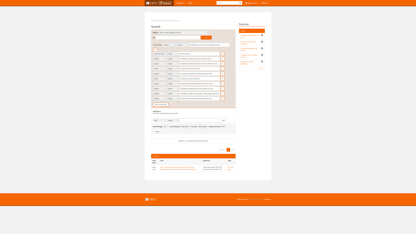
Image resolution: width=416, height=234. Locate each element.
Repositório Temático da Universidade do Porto (165, 21)
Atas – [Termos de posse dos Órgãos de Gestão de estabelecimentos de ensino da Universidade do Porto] (178, 168)
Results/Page (157, 127)
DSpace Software (242, 199)
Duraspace (267, 199)
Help (190, 3)
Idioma (264, 3)
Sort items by (175, 127)
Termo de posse (230, 168)
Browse (180, 3)
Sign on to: (252, 3)
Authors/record (214, 127)
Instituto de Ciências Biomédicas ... (247, 63)
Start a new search (161, 105)
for (154, 38)
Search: (155, 33)
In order (194, 127)
